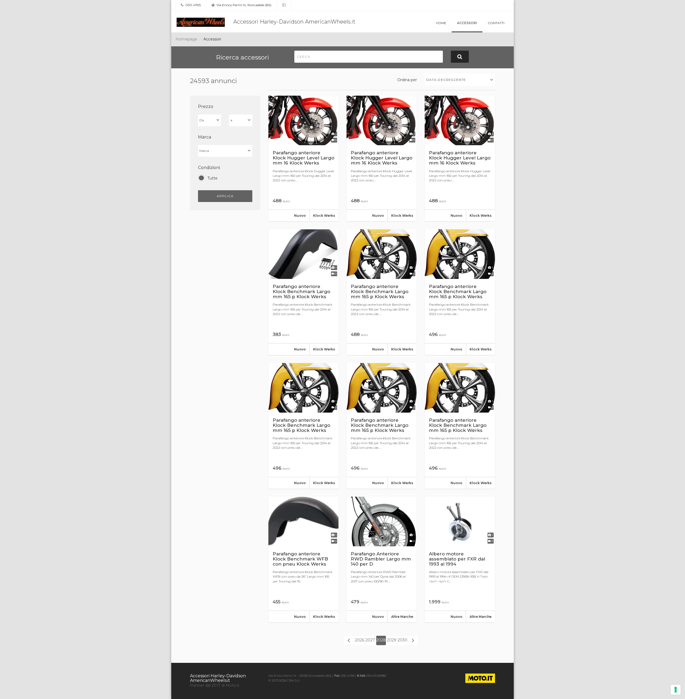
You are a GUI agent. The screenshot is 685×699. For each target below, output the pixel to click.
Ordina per (407, 79)
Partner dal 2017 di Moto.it (214, 685)
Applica (225, 196)
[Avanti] (413, 640)
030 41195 (193, 5)
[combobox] (460, 80)
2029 (391, 640)
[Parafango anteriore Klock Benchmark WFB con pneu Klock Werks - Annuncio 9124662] (303, 559)
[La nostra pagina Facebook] (284, 5)
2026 (359, 640)
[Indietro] (349, 640)
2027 (370, 640)
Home (441, 23)
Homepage (186, 39)
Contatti (496, 23)
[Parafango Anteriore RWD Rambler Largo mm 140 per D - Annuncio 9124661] (382, 559)
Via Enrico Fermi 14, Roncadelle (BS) (243, 5)
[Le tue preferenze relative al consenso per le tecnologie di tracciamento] (676, 690)
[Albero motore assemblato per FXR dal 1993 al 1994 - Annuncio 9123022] (460, 559)
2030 (402, 640)
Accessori (467, 23)
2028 (381, 640)
